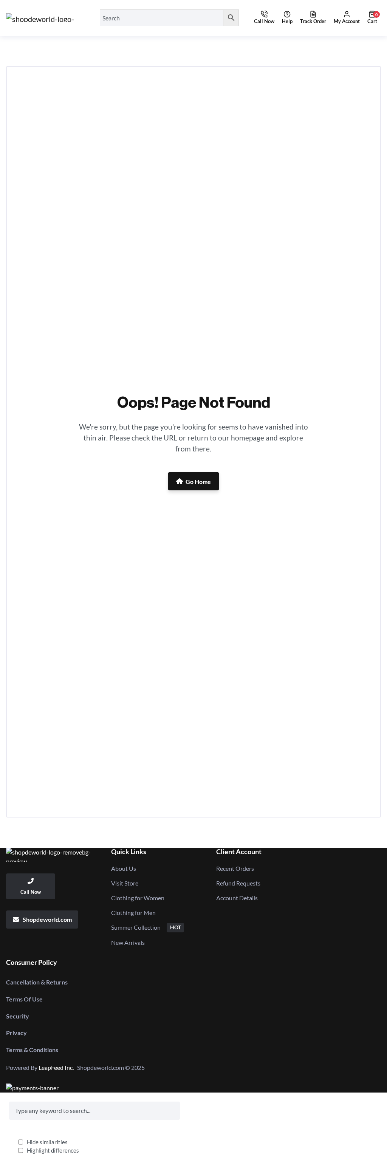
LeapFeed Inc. (58, 1067)
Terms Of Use (24, 999)
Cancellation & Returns (37, 982)
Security (17, 1016)
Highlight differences (53, 1150)
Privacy (16, 1032)
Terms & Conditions (32, 1049)
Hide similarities (47, 1142)
